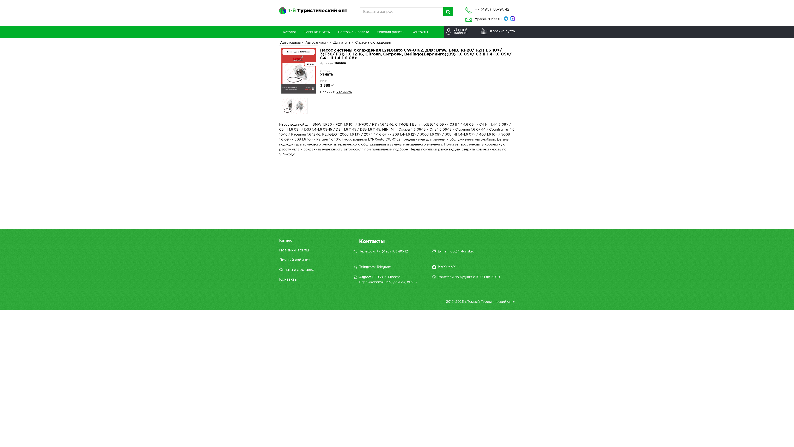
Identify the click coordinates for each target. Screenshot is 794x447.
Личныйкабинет (461, 31)
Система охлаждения (373, 42)
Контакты (288, 279)
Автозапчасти (317, 42)
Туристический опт (317, 10)
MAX (452, 267)
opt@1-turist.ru (488, 19)
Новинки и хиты (294, 250)
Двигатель (341, 42)
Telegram (384, 267)
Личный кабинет (294, 260)
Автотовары (290, 42)
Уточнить (344, 92)
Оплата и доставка (296, 270)
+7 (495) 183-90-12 (392, 251)
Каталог (286, 240)
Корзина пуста (502, 31)
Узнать (326, 74)
